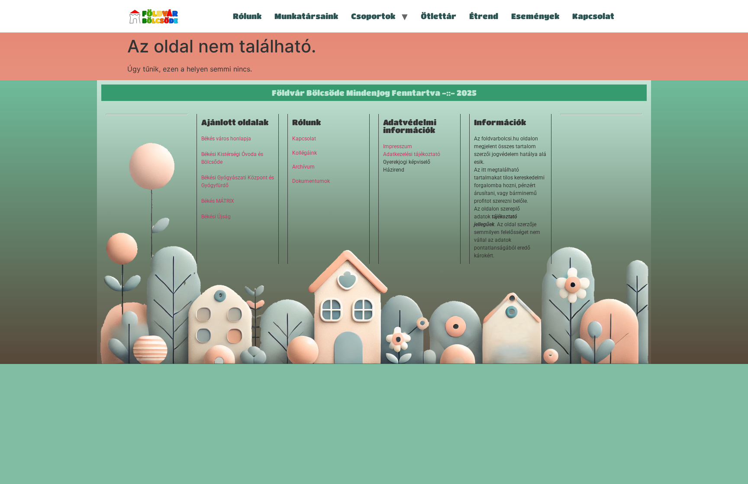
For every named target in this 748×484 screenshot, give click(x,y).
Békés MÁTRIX (217, 201)
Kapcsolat (593, 16)
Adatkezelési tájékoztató (411, 154)
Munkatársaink (306, 16)
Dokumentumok (311, 181)
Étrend (483, 16)
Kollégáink (304, 153)
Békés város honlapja (226, 139)
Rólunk (247, 16)
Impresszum (397, 146)
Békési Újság (216, 217)
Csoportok (373, 16)
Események (535, 16)
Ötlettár (438, 16)
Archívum (303, 167)
